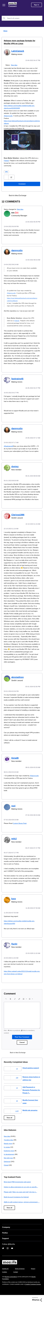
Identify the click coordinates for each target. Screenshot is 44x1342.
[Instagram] (8, 1284)
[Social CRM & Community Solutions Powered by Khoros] (37, 1337)
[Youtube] (12, 1284)
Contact (27, 1308)
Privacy (4, 1308)
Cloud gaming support (31, 1098)
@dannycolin (10, 115)
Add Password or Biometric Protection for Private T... (31, 1120)
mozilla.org (5, 1304)
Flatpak (6, 160)
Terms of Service (21, 1304)
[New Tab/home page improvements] (31, 195)
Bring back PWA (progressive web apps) (18, 1212)
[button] (6, 177)
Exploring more (9, 1181)
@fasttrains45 (9, 452)
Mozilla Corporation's (12, 1312)
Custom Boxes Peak (20, 851)
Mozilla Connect (13, 4)
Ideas (5, 31)
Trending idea (9, 1170)
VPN (6, 171)
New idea (14, 65)
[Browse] (4, 5)
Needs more (8, 1174)
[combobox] (22, 18)
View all (9, 1148)
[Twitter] (3, 1284)
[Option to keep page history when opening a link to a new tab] (34, 195)
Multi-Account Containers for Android (17, 1230)
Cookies (16, 1308)
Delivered (7, 1192)
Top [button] (3, 1336)
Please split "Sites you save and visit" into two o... (22, 1225)
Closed (6, 1195)
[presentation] (6, 1029)
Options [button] (41, 31)
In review (7, 1177)
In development (9, 1184)
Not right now (9, 1188)
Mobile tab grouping (30, 1140)
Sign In (36, 5)
